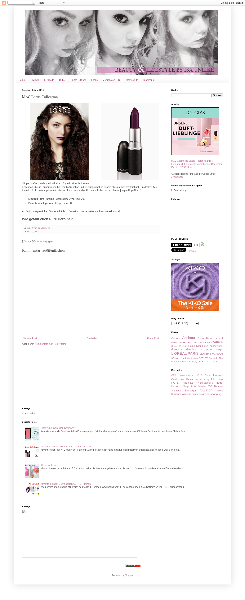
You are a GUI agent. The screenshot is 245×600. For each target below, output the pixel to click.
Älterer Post (153, 338)
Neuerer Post (30, 338)
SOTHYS (203, 358)
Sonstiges (191, 390)
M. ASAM (217, 353)
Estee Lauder (209, 346)
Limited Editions (78, 80)
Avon (201, 338)
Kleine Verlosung (49, 465)
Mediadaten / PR (111, 80)
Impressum (148, 80)
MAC (36, 231)
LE (32, 231)
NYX (183, 358)
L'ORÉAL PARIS (185, 353)
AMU (174, 375)
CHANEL (186, 342)
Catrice (217, 342)
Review (218, 386)
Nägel (219, 382)
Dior (198, 345)
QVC (210, 386)
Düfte (62, 80)
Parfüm (175, 386)
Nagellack (188, 382)
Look (220, 379)
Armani (175, 338)
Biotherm (176, 342)
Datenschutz (131, 80)
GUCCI (220, 346)
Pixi (188, 358)
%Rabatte (49, 80)
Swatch (206, 390)
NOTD (175, 382)
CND (194, 342)
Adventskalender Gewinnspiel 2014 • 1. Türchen (66, 484)
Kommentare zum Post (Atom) (50, 344)
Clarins (181, 345)
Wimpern (186, 394)
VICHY (201, 361)
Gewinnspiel (177, 379)
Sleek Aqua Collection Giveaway (57, 428)
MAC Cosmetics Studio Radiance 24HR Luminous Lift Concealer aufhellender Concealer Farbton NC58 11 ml (196, 164)
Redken (194, 358)
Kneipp (219, 349)
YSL (207, 361)
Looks (94, 80)
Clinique (191, 346)
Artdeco (188, 338)
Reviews (34, 80)
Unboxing (176, 394)
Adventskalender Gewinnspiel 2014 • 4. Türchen (66, 446)
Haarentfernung (202, 379)
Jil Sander (206, 349)
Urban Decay (190, 361)
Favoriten (218, 375)
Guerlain (191, 349)
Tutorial (219, 391)
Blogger (129, 575)
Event (207, 375)
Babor (209, 338)
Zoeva (213, 361)
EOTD (199, 375)
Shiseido (213, 358)
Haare (190, 379)
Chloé (174, 346)
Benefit (219, 338)
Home (22, 80)
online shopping (211, 393)
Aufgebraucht (186, 375)
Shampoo (176, 390)
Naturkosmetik (205, 382)
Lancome (205, 353)
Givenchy (177, 349)
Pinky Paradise (198, 386)
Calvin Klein (204, 342)
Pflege (185, 386)
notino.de (197, 394)
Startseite (92, 338)
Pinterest (191, 251)
